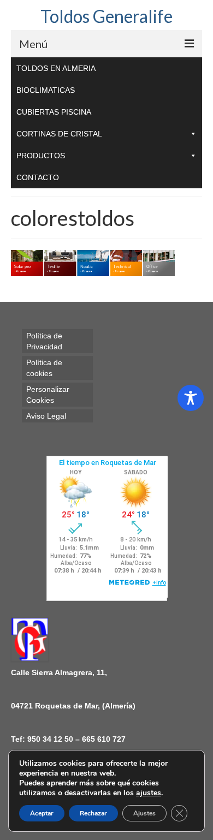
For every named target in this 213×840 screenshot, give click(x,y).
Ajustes (144, 813)
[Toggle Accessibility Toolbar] (190, 398)
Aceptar (42, 813)
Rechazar (93, 813)
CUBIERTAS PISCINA (53, 112)
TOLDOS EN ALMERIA (56, 68)
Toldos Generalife (106, 16)
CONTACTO (37, 177)
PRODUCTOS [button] (40, 155)
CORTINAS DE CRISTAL (59, 133)
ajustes (148, 793)
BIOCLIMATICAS (45, 90)
